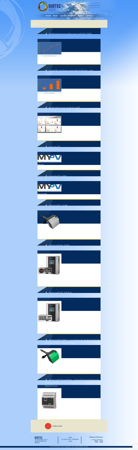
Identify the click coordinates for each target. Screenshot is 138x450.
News (70, 437)
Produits (81, 16)
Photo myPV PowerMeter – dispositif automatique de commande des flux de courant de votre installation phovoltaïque (72, 382)
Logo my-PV (54, 146)
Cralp (72, 446)
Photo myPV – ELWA (58, 205)
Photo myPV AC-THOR (59, 245)
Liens (70, 441)
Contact (89, 16)
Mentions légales (57, 446)
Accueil (48, 16)
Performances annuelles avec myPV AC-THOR (70, 33)
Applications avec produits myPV (64, 107)
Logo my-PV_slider (58, 175)
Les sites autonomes (67, 16)
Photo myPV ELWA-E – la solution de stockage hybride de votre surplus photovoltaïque (72, 341)
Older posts (54, 426)
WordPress (81, 446)
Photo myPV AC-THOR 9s (60, 292)
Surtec (55, 16)
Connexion (86, 446)
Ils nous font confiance (70, 439)
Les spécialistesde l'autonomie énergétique (53, 9)
